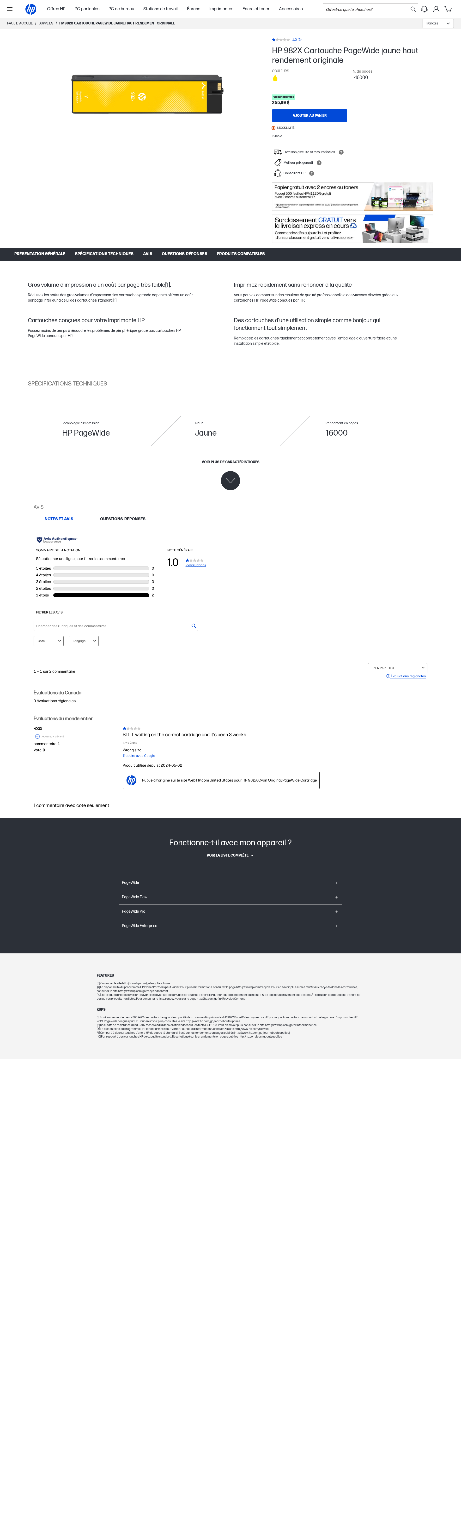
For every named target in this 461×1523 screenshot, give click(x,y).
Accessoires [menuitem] (291, 9)
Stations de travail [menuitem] (160, 9)
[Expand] (147, 95)
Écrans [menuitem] (193, 9)
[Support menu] (424, 9)
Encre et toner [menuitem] (256, 9)
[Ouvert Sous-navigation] (9, 9)
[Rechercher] (413, 9)
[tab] (59, 519)
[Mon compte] (436, 9)
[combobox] (438, 23)
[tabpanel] (230, 670)
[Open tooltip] (341, 152)
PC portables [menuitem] (87, 9)
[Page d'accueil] (31, 9)
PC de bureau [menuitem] (121, 9)
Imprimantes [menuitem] (221, 9)
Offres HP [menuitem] (56, 9)
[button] (230, 883)
